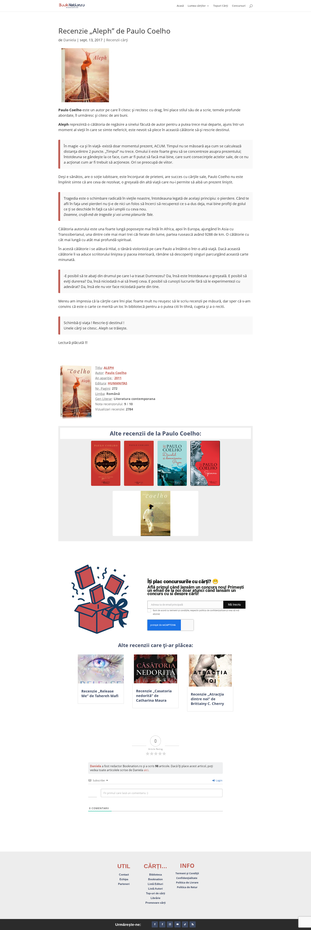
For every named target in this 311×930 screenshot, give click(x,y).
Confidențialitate (187, 878)
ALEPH (109, 368)
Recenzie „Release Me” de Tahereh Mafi (99, 693)
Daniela (69, 40)
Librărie (155, 898)
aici (146, 770)
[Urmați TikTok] (185, 924)
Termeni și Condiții (187, 873)
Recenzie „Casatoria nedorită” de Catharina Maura (154, 696)
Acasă (180, 6)
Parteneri (124, 883)
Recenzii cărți (117, 40)
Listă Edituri (155, 883)
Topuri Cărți (220, 6)
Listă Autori (155, 888)
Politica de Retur (187, 887)
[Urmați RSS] (193, 924)
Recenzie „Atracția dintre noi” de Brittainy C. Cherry (207, 699)
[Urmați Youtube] (177, 924)
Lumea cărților (197, 6)
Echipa (124, 879)
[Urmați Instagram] (170, 924)
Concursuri (238, 6)
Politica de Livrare (187, 882)
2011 (117, 378)
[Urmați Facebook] (155, 924)
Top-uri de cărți (155, 893)
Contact (124, 874)
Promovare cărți (155, 902)
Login (218, 780)
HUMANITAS (117, 383)
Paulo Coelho (116, 373)
